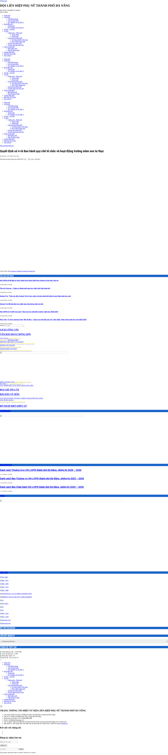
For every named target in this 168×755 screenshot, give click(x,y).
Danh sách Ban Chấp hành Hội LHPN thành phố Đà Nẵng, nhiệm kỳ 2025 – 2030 (42, 487)
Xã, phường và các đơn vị (16, 22)
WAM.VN (64, 723)
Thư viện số (7, 55)
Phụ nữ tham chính (13, 50)
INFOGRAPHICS (6, 465)
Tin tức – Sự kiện (9, 29)
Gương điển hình (9, 52)
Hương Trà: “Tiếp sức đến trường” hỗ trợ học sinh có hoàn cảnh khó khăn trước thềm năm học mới (35, 296)
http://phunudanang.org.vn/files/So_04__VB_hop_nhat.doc (20, 159)
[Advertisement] (84, 175)
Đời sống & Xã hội (10, 54)
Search (2, 325)
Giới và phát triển (9, 47)
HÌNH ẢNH (4, 572)
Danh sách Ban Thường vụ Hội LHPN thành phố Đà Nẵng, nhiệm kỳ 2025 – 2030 (42, 478)
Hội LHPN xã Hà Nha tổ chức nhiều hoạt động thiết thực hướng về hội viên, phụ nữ (29, 280)
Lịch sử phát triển (13, 20)
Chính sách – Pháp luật (15, 33)
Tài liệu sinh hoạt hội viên (16, 45)
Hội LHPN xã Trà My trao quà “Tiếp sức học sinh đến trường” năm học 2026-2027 (29, 312)
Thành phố (11, 26)
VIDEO (2, 496)
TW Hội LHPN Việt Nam (20, 40)
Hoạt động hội (8, 24)
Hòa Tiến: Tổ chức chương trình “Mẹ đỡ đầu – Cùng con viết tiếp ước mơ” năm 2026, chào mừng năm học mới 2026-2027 (43, 320)
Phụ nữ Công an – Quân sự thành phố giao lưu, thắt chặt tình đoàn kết (25, 288)
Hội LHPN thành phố (18, 41)
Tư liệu (6, 31)
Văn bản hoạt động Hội (15, 38)
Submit (21, 749)
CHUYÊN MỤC (5, 411)
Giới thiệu (7, 17)
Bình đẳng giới (12, 48)
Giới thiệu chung (13, 19)
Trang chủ (7, 15)
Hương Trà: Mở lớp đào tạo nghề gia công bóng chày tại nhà (21, 304)
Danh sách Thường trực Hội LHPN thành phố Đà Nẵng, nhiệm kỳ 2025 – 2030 (40, 470)
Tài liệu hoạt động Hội (15, 43)
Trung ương (15, 34)
